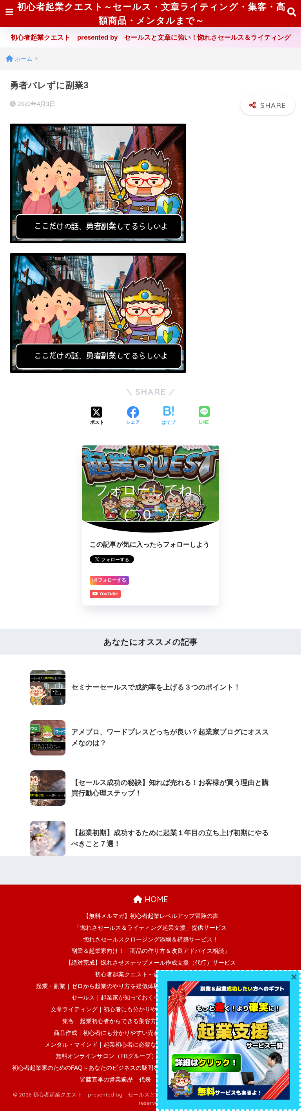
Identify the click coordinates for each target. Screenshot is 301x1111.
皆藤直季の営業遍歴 (106, 1079)
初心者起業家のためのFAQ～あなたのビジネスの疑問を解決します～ (103, 1068)
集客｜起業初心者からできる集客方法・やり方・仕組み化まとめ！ (150, 1021)
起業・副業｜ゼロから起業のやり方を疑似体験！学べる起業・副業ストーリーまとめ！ (150, 986)
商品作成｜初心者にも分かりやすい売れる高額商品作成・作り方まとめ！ (151, 1033)
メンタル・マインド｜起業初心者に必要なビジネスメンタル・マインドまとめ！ (150, 1045)
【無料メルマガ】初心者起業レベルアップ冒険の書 (150, 916)
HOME (155, 899)
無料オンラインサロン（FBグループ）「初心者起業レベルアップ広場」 (150, 1056)
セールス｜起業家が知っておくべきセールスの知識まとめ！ (150, 997)
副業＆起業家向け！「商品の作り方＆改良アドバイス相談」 (150, 951)
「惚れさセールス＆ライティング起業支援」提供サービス (150, 928)
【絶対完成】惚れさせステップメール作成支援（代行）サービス (150, 963)
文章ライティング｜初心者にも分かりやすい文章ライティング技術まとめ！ (150, 1009)
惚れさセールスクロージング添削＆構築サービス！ (150, 939)
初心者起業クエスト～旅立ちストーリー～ (151, 974)
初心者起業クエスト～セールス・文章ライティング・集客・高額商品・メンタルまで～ (151, 13)
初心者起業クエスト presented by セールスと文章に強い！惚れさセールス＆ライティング (151, 37)
